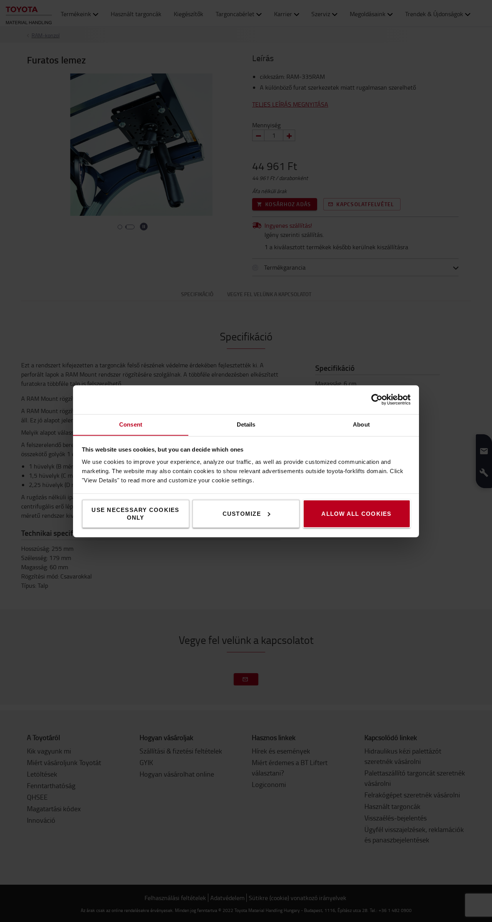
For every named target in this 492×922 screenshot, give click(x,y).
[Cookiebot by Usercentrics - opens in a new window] (377, 399)
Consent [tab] (130, 424)
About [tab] (361, 424)
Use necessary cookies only (135, 513)
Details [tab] (246, 424)
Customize (242, 513)
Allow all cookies (356, 513)
